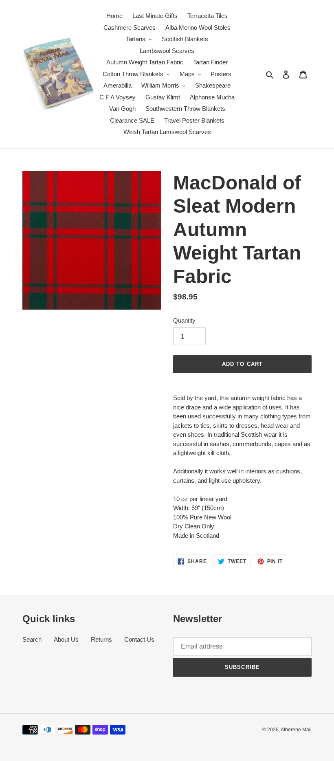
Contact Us (139, 639)
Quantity (184, 320)
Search (32, 639)
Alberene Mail (296, 729)
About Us (66, 639)
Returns (101, 639)
